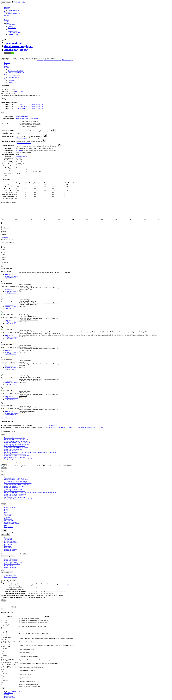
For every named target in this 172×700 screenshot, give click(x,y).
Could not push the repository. (45, 60)
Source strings (8, 538)
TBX (67, 427)
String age (7, 517)
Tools (5, 79)
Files (5, 74)
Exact (21, 554)
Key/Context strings (10, 541)
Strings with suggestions (11, 559)
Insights (6, 67)
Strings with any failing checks (13, 562)
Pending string (8, 547)
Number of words (9, 520)
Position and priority (10, 507)
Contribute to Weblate (14, 32)
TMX (70, 427)
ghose (25, 138)
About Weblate (12, 28)
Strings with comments (10, 560)
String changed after (10, 575)
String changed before (10, 577)
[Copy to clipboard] (54, 130)
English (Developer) (16, 49)
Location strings (8, 544)
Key (5, 525)
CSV (50, 427)
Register (6, 20)
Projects (6, 8)
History (10, 69)
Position (6, 509)
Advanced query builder (7, 533)
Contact (10, 26)
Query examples (5, 582)
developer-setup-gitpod (18, 46)
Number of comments (10, 522)
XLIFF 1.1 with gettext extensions (82, 427)
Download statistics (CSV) (15, 71)
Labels (6, 512)
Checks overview (13, 17)
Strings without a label (24, 108)
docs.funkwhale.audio (22, 116)
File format (4, 464)
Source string (8, 514)
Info (5, 64)
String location (8, 527)
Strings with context (10, 567)
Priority (6, 511)
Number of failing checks (11, 523)
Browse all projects (13, 10)
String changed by (9, 550)
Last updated (8, 519)
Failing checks (12, 82)
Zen (42, 104)
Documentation (12, 31)
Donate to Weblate (13, 34)
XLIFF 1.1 (95, 427)
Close (13, 607)
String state (7, 546)
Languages (7, 12)
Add (25, 554)
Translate (22, 91)
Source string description (11, 542)
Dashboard (7, 7)
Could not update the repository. (63, 60)
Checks (6, 15)
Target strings (8, 539)
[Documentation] (1, 99)
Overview (7, 63)
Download (19, 150)
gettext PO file (53, 425)
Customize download (14, 77)
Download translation (14, 76)
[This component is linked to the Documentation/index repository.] (51, 131)
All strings (20, 104)
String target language (10, 549)
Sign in (6, 21)
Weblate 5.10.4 (15, 691)
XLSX (101, 427)
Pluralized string (8, 565)
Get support (11, 24)
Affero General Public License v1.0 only (27, 118)
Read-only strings (23, 106)
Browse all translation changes (9, 418)
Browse (17, 91)
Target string (7, 515)
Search (6, 66)
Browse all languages (14, 13)
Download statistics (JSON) (16, 72)
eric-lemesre (27, 143)
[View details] (2, 267)
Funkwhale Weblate (19, 2)
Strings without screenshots (12, 564)
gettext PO (62, 427)
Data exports (11, 80)
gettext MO (55, 427)
